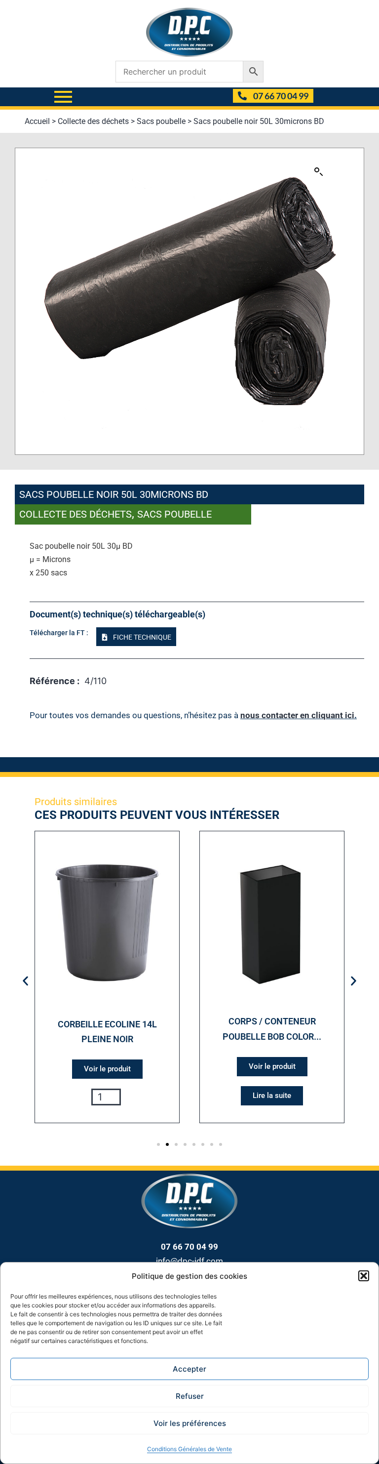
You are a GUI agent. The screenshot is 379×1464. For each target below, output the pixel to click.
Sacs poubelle (161, 121)
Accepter (189, 1369)
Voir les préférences (189, 1423)
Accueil (37, 121)
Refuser (190, 1396)
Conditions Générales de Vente (189, 1449)
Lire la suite (272, 1095)
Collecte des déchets (93, 121)
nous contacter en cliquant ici (297, 715)
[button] (364, 1276)
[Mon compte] (221, 96)
